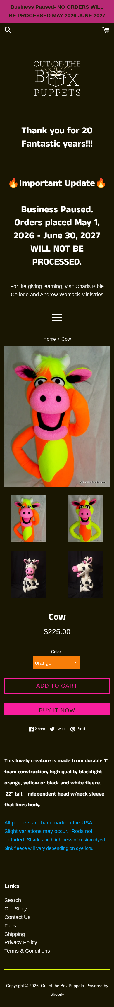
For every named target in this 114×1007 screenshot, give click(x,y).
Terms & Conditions (27, 951)
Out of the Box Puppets (62, 985)
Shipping (14, 934)
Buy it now (57, 710)
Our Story (15, 909)
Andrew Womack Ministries (71, 294)
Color (56, 651)
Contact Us (17, 917)
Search (12, 900)
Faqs (10, 926)
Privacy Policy (20, 942)
